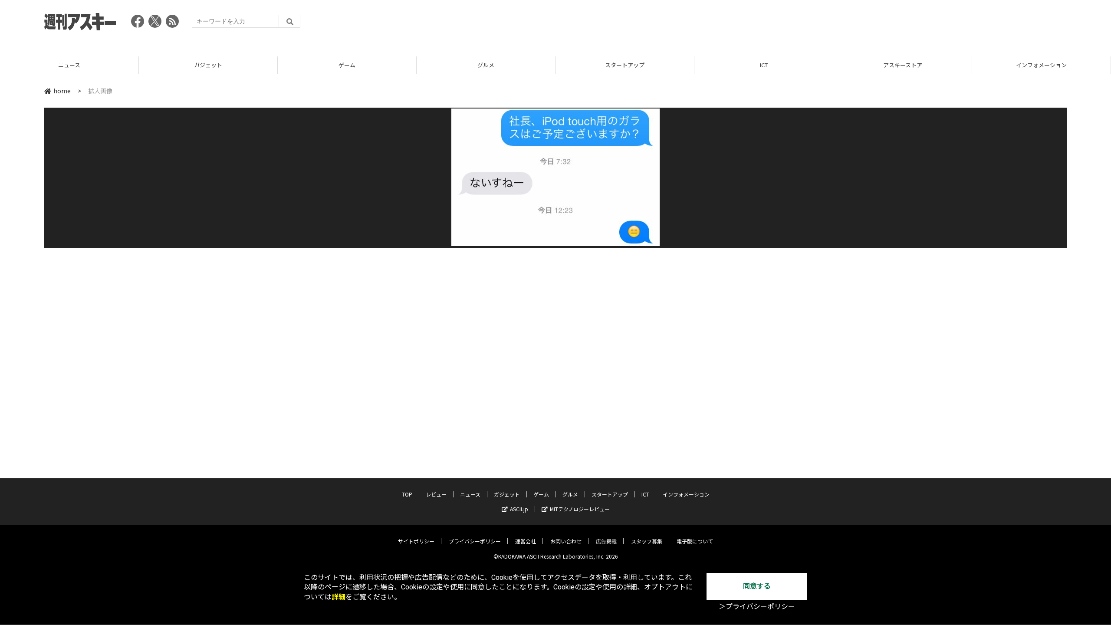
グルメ (347, 65)
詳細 (338, 597)
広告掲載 (606, 541)
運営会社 (525, 541)
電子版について (695, 541)
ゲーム (208, 65)
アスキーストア (763, 65)
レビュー (436, 494)
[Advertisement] (909, 23)
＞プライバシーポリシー (757, 606)
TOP (1041, 65)
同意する (757, 586)
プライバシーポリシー (475, 541)
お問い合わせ (566, 541)
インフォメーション (902, 65)
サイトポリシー (416, 541)
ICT (625, 65)
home (62, 90)
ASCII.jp (519, 509)
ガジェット (69, 65)
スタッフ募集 (646, 541)
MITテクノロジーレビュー (580, 509)
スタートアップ (486, 65)
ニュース (470, 494)
